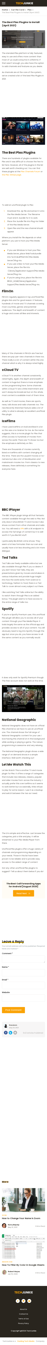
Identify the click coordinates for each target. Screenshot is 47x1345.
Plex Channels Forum (30, 171)
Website (6, 992)
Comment (7, 953)
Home (5, 9)
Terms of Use (23, 1319)
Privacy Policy (23, 1323)
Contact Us (23, 1314)
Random (13, 1025)
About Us (23, 1309)
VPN (22, 528)
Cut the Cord (17, 9)
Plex (29, 9)
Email (5, 979)
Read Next (21, 893)
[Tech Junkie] (24, 3)
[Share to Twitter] (10, 1033)
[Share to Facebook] (6, 1033)
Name (5, 967)
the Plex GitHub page (11, 174)
